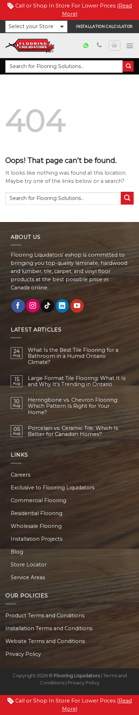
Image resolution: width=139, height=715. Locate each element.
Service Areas (28, 577)
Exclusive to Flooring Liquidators (52, 487)
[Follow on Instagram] (33, 306)
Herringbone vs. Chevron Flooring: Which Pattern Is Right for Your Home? (73, 406)
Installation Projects (36, 539)
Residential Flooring (36, 513)
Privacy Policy (23, 654)
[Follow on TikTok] (47, 306)
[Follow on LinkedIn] (62, 306)
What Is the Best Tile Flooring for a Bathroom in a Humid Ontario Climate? (73, 356)
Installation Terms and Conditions (48, 628)
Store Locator (29, 564)
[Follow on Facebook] (18, 306)
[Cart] (114, 46)
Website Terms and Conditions (45, 641)
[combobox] (64, 66)
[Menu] (130, 45)
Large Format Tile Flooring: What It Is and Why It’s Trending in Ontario (76, 381)
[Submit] (128, 66)
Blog (17, 552)
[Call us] (99, 45)
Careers (20, 475)
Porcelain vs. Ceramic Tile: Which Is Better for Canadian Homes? (73, 431)
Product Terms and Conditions (44, 615)
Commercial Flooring (38, 500)
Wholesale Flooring (36, 526)
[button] (36, 26)
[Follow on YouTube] (77, 306)
